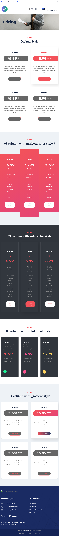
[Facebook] (52, 2)
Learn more (15, 79)
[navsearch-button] (32, 9)
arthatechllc (25, 530)
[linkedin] (55, 2)
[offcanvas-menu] (36, 9)
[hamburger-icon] (28, 9)
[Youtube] (57, 2)
